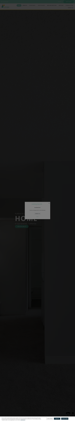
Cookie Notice (22, 419)
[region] (37, 418)
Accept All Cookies (65, 418)
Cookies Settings (49, 418)
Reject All (57, 418)
